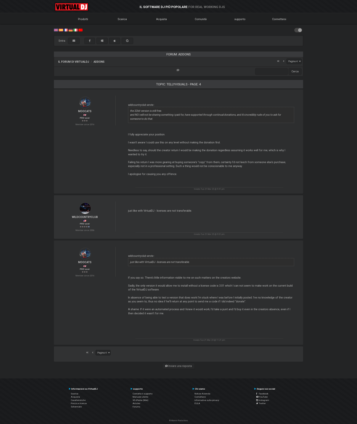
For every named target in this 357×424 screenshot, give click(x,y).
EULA (197, 403)
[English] (56, 29)
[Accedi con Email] (74, 41)
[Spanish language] (61, 29)
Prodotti (83, 19)
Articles (136, 403)
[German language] (71, 29)
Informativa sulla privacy (206, 400)
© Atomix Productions (178, 420)
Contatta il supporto (142, 393)
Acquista (161, 19)
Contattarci (200, 397)
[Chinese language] (80, 29)
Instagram (263, 400)
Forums (136, 406)
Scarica (122, 19)
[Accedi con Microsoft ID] (102, 41)
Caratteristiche (78, 400)
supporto (239, 19)
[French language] (66, 29)
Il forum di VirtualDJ (73, 61)
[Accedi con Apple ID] (114, 41)
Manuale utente (140, 397)
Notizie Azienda (202, 393)
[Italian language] (75, 29)
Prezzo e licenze (79, 403)
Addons (99, 61)
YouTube (263, 397)
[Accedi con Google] (127, 41)
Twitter (262, 403)
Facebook (262, 393)
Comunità (201, 19)
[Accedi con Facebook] (89, 41)
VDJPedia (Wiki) (140, 400)
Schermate (76, 406)
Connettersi (279, 19)
